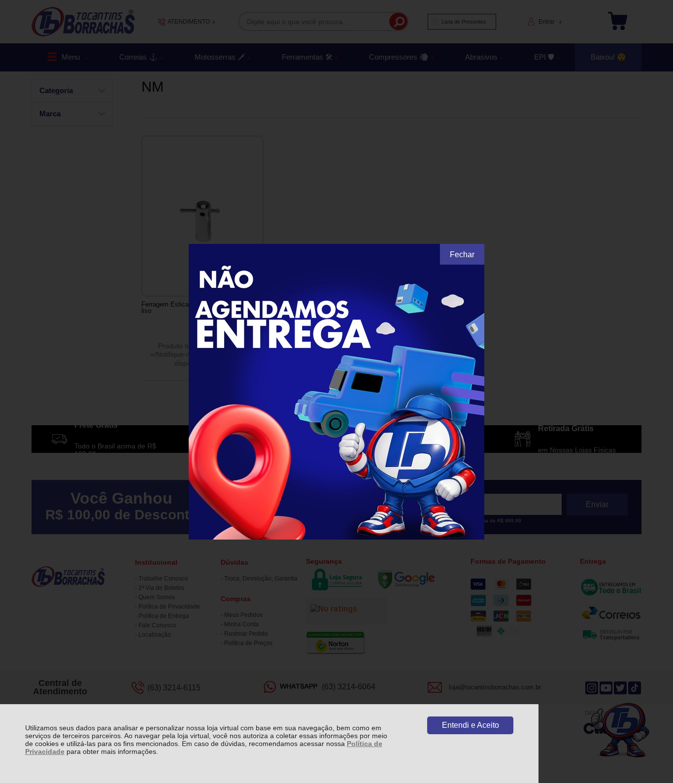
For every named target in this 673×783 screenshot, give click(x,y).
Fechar (462, 254)
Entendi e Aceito (470, 725)
